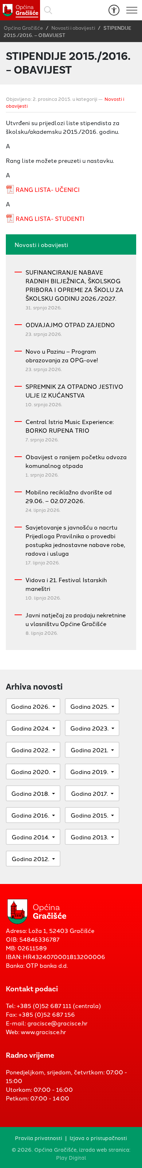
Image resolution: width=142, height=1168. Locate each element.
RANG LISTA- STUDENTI (50, 218)
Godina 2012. (30, 859)
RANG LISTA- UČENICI (48, 189)
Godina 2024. (30, 728)
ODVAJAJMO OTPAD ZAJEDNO (70, 325)
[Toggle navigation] (132, 10)
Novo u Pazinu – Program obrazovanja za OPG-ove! (61, 355)
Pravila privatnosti (38, 1138)
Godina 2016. (30, 815)
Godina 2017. (89, 793)
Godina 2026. (30, 706)
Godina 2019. (89, 772)
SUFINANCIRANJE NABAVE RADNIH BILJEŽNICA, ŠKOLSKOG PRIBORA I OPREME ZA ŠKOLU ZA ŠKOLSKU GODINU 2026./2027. (74, 285)
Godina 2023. (89, 728)
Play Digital (71, 1157)
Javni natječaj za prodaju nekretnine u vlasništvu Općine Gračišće (75, 619)
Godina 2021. (89, 750)
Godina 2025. (89, 706)
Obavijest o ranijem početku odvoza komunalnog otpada (76, 461)
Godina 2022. (30, 750)
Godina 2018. (30, 793)
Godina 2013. (89, 837)
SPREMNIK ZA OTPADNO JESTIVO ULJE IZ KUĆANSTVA (74, 390)
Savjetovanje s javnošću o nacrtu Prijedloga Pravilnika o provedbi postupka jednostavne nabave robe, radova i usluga (75, 540)
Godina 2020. (30, 772)
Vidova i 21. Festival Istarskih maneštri (66, 584)
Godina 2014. (30, 837)
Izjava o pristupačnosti (98, 1138)
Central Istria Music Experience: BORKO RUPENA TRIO (69, 426)
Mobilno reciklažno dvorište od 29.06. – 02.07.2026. (68, 496)
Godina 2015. (89, 815)
